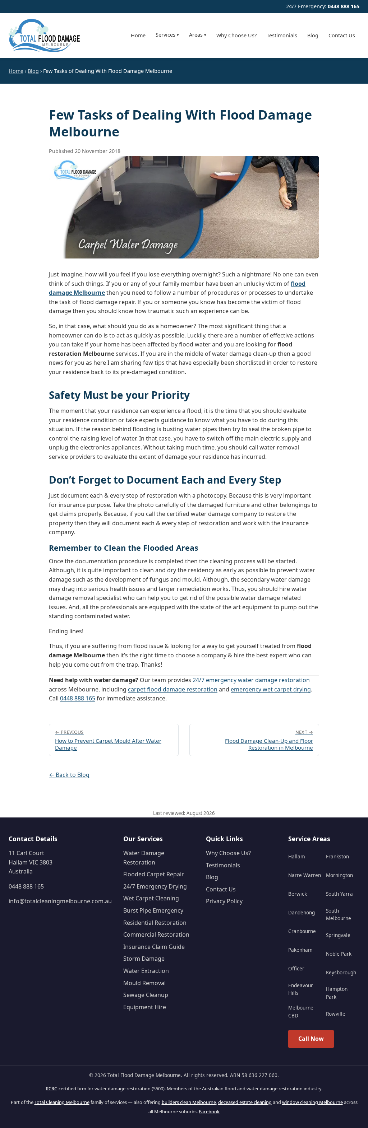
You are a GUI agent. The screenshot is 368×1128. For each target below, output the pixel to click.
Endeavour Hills (300, 989)
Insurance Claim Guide (154, 947)
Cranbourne (302, 931)
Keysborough (341, 972)
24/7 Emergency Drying (155, 886)
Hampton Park (337, 992)
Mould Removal (144, 983)
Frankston (337, 856)
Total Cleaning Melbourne (61, 1102)
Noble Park (338, 953)
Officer (296, 968)
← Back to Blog (69, 775)
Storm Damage (144, 958)
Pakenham (300, 949)
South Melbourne (338, 914)
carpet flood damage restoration (172, 689)
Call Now (311, 1039)
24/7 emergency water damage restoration (251, 680)
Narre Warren (304, 875)
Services (167, 34)
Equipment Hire (144, 1007)
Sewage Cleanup (145, 995)
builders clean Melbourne (189, 1102)
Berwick (297, 893)
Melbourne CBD (300, 1011)
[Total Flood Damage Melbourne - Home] (44, 35)
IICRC (51, 1088)
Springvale (338, 935)
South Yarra (339, 893)
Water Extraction (146, 971)
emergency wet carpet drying (271, 689)
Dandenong (301, 912)
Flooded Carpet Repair (153, 874)
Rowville (335, 1013)
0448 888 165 (343, 6)
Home (138, 35)
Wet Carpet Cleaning (151, 898)
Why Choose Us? (236, 35)
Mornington (339, 875)
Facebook (209, 1111)
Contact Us (341, 35)
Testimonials (282, 35)
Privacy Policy (224, 901)
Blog (312, 35)
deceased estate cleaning (245, 1102)
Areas (197, 34)
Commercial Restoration (156, 934)
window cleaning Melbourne (312, 1102)
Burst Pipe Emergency (153, 910)
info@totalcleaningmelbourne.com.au (60, 901)
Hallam (296, 856)
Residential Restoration (155, 923)
